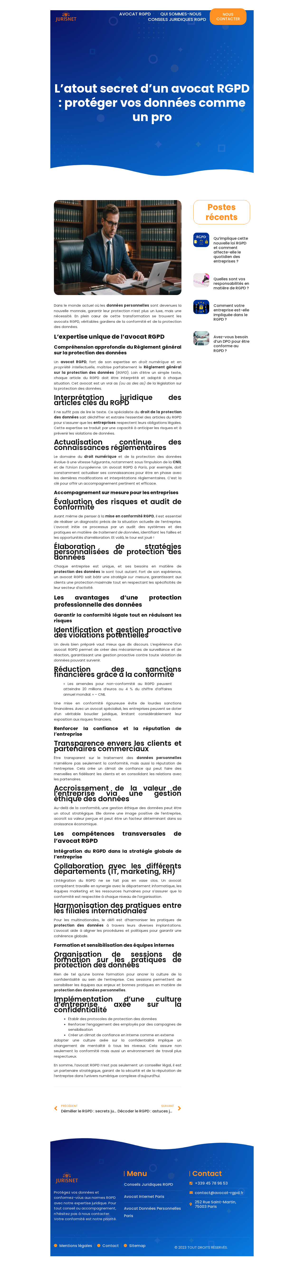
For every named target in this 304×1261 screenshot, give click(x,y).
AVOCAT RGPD (135, 14)
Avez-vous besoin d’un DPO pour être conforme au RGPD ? (231, 343)
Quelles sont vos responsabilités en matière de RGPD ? (231, 283)
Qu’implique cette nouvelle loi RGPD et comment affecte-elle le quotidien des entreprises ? (231, 250)
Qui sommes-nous (180, 14)
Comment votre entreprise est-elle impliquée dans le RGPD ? (231, 312)
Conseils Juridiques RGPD (177, 19)
